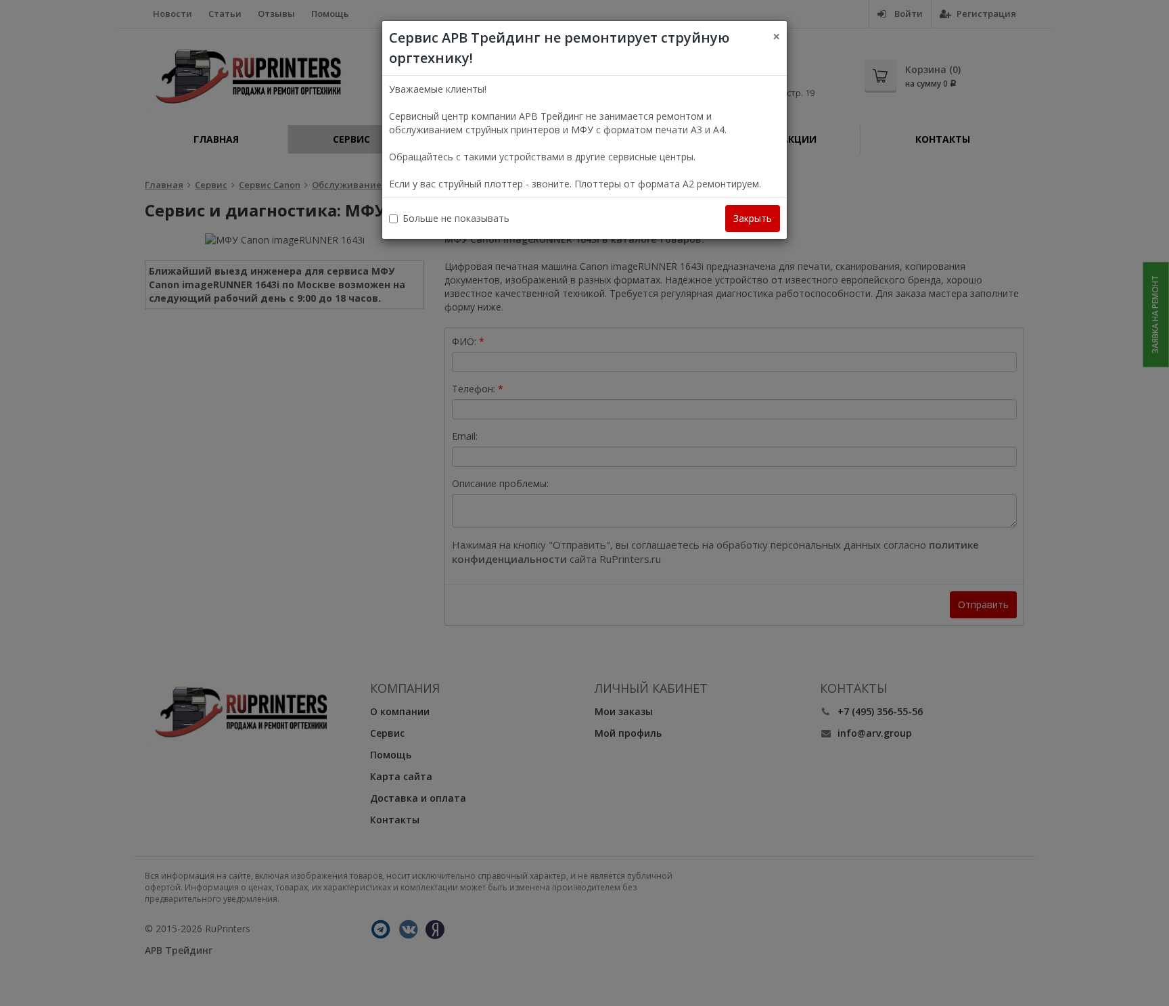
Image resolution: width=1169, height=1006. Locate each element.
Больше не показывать (456, 218)
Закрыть (752, 218)
